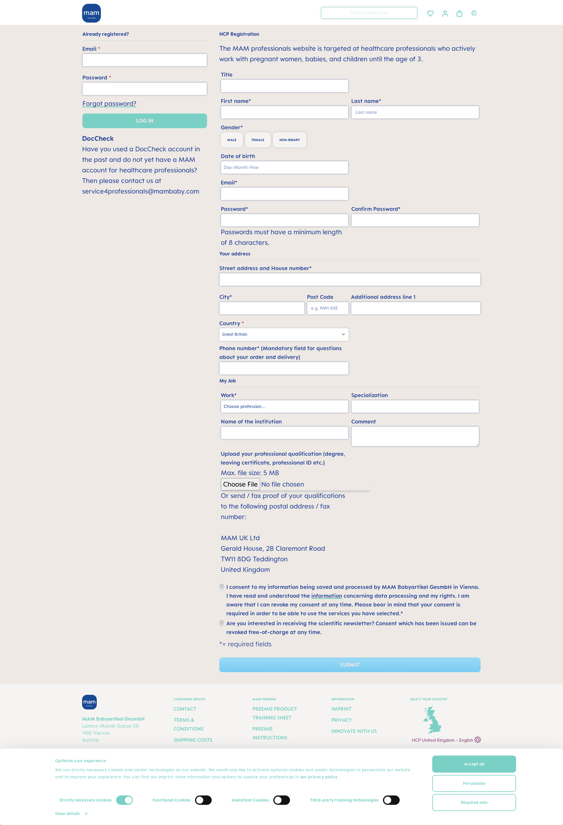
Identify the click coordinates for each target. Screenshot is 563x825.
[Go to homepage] (91, 13)
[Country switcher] (475, 13)
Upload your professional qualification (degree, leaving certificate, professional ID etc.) (283, 458)
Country (231, 323)
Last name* (366, 101)
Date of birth (238, 156)
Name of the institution (251, 421)
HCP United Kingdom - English (443, 740)
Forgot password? (109, 103)
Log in (144, 121)
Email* (229, 182)
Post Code (320, 297)
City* (225, 297)
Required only (474, 802)
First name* (236, 101)
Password (96, 77)
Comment (363, 421)
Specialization (369, 395)
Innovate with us (354, 731)
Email (91, 48)
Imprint (341, 709)
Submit (350, 665)
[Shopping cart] (459, 12)
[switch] (203, 800)
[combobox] (369, 13)
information (326, 595)
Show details (67, 813)
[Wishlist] (430, 12)
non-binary (289, 140)
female (258, 140)
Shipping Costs (193, 740)
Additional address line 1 (383, 297)
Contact (185, 709)
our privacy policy (319, 776)
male (231, 140)
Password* (234, 209)
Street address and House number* (265, 268)
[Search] (411, 12)
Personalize (474, 783)
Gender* (232, 127)
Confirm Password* (376, 209)
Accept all (474, 763)
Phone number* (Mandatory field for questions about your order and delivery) (280, 352)
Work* (229, 395)
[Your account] (445, 12)
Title (227, 74)
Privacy (341, 720)
